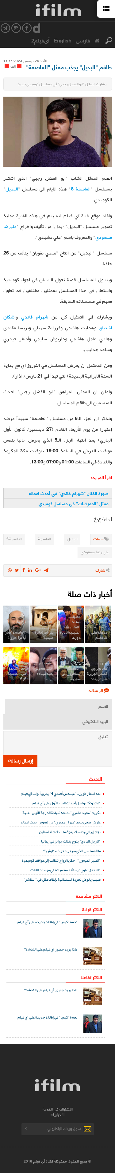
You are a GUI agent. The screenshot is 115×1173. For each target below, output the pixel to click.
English (62, 40)
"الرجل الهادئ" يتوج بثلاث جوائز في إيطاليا (71, 841)
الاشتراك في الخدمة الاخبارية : (58, 1111)
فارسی (83, 40)
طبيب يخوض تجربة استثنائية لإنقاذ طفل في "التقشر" (62, 879)
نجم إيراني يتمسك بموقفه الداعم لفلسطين (70, 831)
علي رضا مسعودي (95, 551)
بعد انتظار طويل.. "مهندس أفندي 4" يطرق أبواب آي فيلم (61, 793)
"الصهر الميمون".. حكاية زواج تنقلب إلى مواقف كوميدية (61, 860)
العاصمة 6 (80, 189)
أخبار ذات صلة (90, 593)
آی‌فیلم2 (40, 40)
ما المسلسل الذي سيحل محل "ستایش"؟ (72, 851)
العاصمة (44, 538)
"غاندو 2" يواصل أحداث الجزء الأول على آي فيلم (67, 803)
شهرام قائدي (34, 317)
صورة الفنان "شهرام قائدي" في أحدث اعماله (69, 493)
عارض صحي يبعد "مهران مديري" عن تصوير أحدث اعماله (61, 822)
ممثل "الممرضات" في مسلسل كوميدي (74, 503)
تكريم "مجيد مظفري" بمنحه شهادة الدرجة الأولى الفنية (61, 812)
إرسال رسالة (21, 760)
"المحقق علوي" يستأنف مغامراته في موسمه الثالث (65, 870)
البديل (12, 189)
